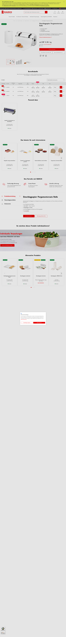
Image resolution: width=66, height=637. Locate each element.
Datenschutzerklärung (23, 319)
